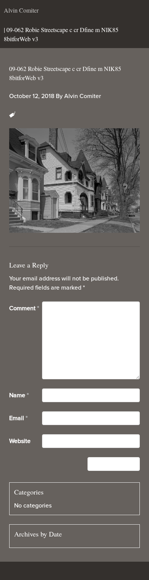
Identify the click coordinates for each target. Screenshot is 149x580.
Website (20, 441)
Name (19, 395)
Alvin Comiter (82, 96)
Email (18, 418)
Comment (24, 308)
